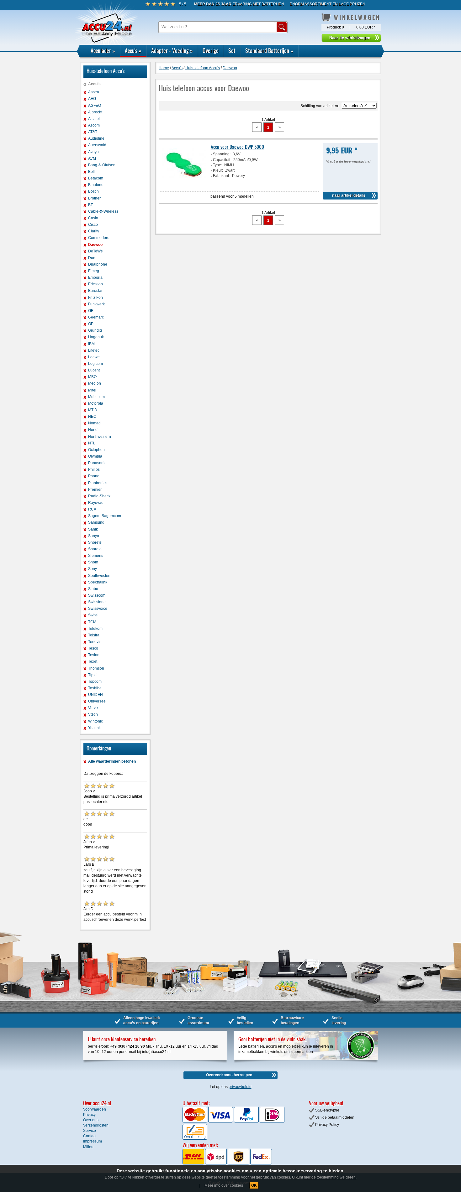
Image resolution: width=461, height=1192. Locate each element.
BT (90, 205)
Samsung (96, 522)
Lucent (94, 370)
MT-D (92, 410)
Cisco (93, 224)
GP (90, 324)
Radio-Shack (99, 496)
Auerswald (97, 145)
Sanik (93, 529)
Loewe (94, 357)
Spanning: (221, 154)
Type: (217, 165)
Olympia (95, 456)
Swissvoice (97, 608)
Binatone (95, 185)
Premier (95, 489)
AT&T (92, 132)
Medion (94, 383)
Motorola (95, 403)
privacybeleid (240, 1087)
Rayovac (95, 502)
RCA (92, 509)
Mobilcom (96, 397)
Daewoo (95, 244)
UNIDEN (95, 694)
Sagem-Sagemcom (104, 516)
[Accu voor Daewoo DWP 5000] (184, 186)
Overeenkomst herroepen (229, 1075)
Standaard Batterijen (269, 50)
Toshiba (95, 688)
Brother (94, 198)
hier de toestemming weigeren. (330, 1177)
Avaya (93, 152)
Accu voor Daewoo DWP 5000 (237, 146)
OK (254, 1185)
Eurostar (95, 290)
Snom (93, 562)
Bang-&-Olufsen (101, 165)
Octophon (96, 450)
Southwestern (100, 575)
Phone (93, 476)
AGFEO (94, 105)
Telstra (93, 635)
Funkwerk (96, 304)
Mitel (92, 390)
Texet (92, 661)
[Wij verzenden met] (227, 1163)
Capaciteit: (222, 160)
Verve (93, 708)
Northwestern (99, 436)
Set (232, 50)
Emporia (95, 277)
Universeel (97, 701)
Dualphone (97, 264)
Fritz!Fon (95, 297)
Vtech (93, 714)
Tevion (93, 655)
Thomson (96, 668)
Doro (92, 258)
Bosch (93, 191)
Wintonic (95, 721)
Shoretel (95, 542)
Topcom (95, 681)
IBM (91, 344)
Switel (93, 615)
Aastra (93, 92)
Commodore (98, 238)
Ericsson (95, 284)
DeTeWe (95, 251)
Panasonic (97, 463)
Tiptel (93, 675)
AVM (92, 158)
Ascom (94, 125)
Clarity (93, 231)
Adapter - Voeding (172, 50)
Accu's (133, 50)
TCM (92, 622)
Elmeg (93, 271)
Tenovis (94, 642)
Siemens (95, 555)
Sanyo (93, 536)
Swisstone (97, 602)
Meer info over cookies (223, 1185)
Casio (93, 218)
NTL (91, 443)
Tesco (93, 648)
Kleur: (218, 170)
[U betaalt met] (195, 1121)
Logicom (95, 363)
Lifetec (93, 350)
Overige (211, 50)
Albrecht (95, 112)
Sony (92, 569)
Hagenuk (96, 337)
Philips (94, 469)
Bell (91, 171)
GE (90, 310)
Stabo (93, 589)
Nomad (94, 423)
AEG (92, 98)
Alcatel (94, 119)
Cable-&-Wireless (103, 211)
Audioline (96, 138)
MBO (92, 377)
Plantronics (97, 483)
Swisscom (96, 595)
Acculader (103, 50)
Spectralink (97, 582)
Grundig (95, 330)
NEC (92, 416)
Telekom (95, 628)
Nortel (93, 430)
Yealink (94, 728)
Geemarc (96, 317)
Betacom (95, 178)
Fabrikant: (221, 176)
